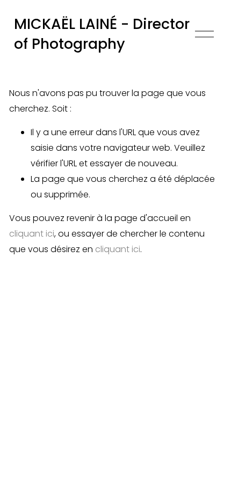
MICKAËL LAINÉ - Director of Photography (102, 34)
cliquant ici (31, 233)
